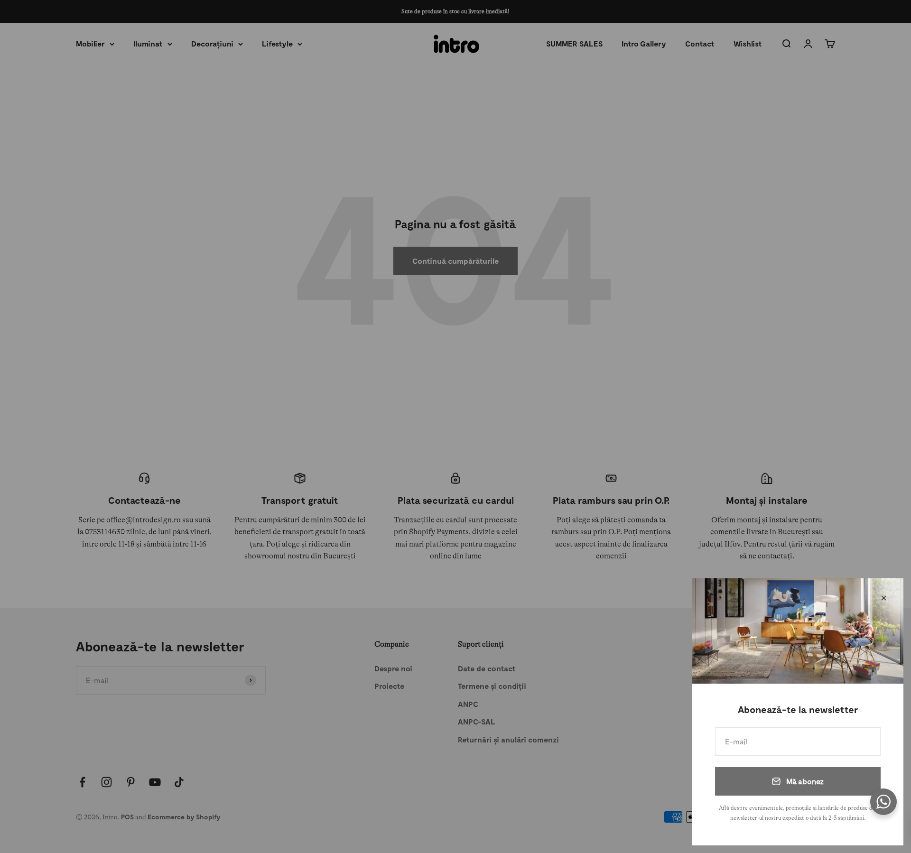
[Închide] (883, 598)
